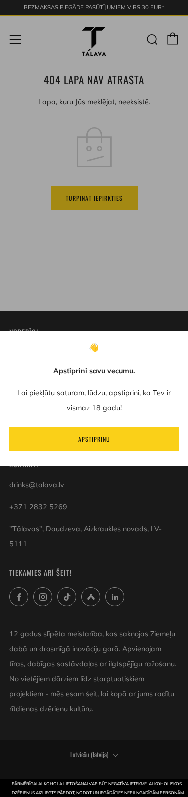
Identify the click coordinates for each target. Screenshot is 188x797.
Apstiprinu (94, 439)
